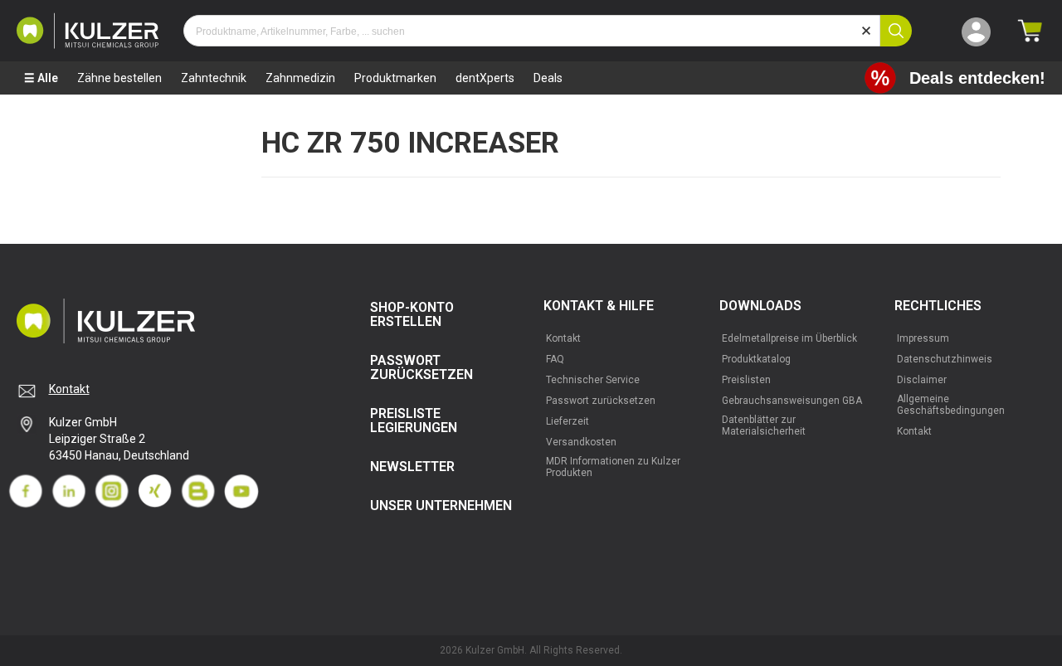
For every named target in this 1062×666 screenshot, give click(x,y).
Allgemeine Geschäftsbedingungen (951, 404)
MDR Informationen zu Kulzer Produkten (613, 467)
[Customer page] (976, 30)
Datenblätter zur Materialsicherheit (764, 425)
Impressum (923, 338)
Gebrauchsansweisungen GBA (792, 400)
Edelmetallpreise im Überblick (789, 338)
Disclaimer (922, 380)
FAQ (555, 359)
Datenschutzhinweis (944, 359)
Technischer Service (593, 380)
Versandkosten (581, 442)
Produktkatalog (756, 359)
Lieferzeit (567, 421)
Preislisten (746, 380)
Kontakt (69, 389)
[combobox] (531, 30)
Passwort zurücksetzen (600, 400)
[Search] (896, 30)
